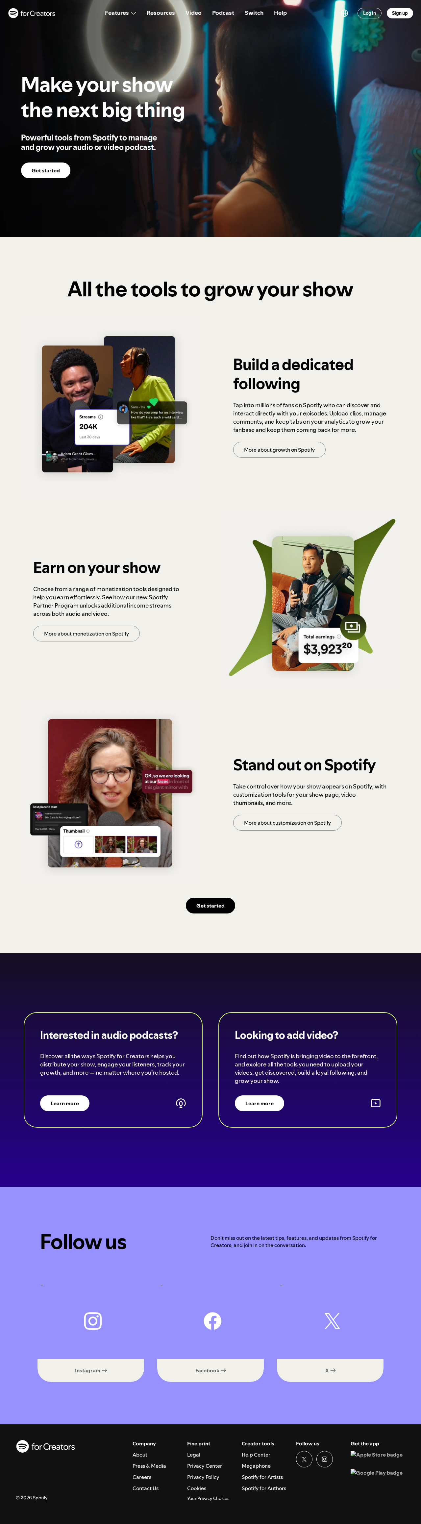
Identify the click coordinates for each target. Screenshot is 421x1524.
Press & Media (149, 1465)
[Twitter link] (304, 1459)
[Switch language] (344, 13)
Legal (193, 1454)
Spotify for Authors (264, 1488)
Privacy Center (204, 1465)
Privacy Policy (203, 1477)
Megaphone (256, 1465)
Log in (369, 13)
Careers (142, 1477)
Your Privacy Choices (208, 1498)
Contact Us (146, 1488)
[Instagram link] (324, 1459)
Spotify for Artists (262, 1477)
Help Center (256, 1454)
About (140, 1454)
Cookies (196, 1488)
